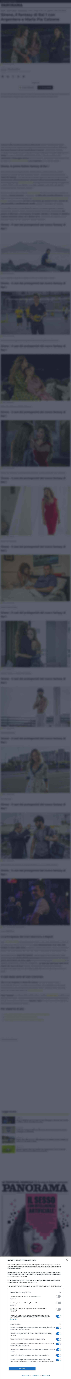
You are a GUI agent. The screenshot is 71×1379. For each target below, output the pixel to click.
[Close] (67, 1260)
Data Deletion (25, 1375)
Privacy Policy (46, 1375)
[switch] (58, 1296)
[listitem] (35, 1292)
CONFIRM (22, 1369)
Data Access (35, 1375)
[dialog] (35, 1318)
